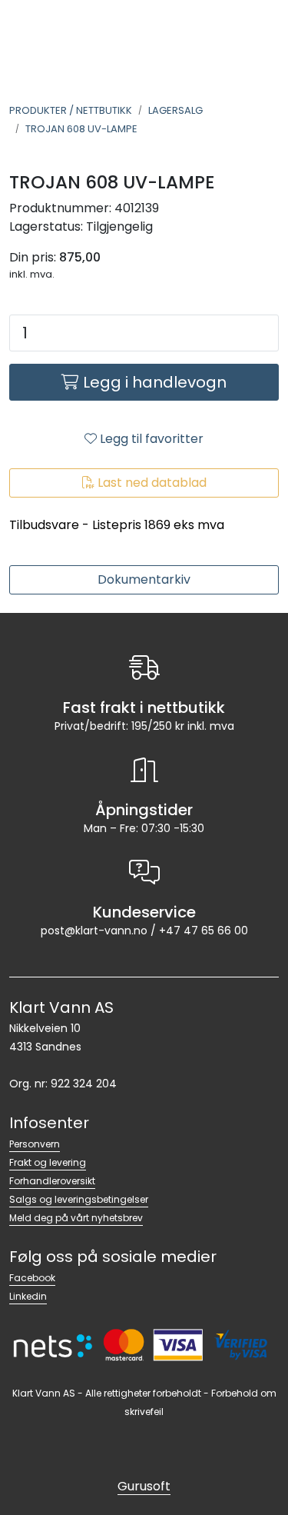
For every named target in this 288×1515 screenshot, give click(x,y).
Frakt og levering (47, 1162)
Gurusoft (144, 1486)
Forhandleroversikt (52, 1180)
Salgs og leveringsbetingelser (78, 1199)
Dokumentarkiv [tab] (144, 579)
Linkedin (28, 1296)
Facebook (32, 1277)
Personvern (34, 1143)
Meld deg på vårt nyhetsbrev (76, 1217)
